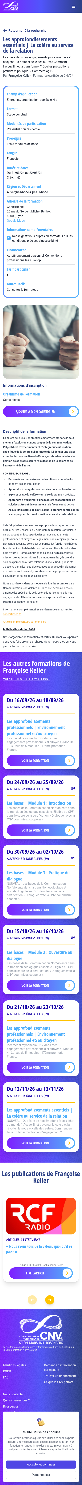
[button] (49, 1299)
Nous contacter (13, 1394)
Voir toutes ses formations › (26, 679)
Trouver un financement (60, 1376)
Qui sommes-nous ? (16, 1400)
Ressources (10, 1406)
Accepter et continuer (41, 1464)
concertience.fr (12, 614)
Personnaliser (41, 1475)
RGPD (7, 1371)
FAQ (6, 1377)
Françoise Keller (19, 75)
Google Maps (16, 220)
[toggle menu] (73, 6)
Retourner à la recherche (27, 30)
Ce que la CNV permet (58, 1382)
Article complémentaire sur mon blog (24, 621)
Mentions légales (14, 1365)
